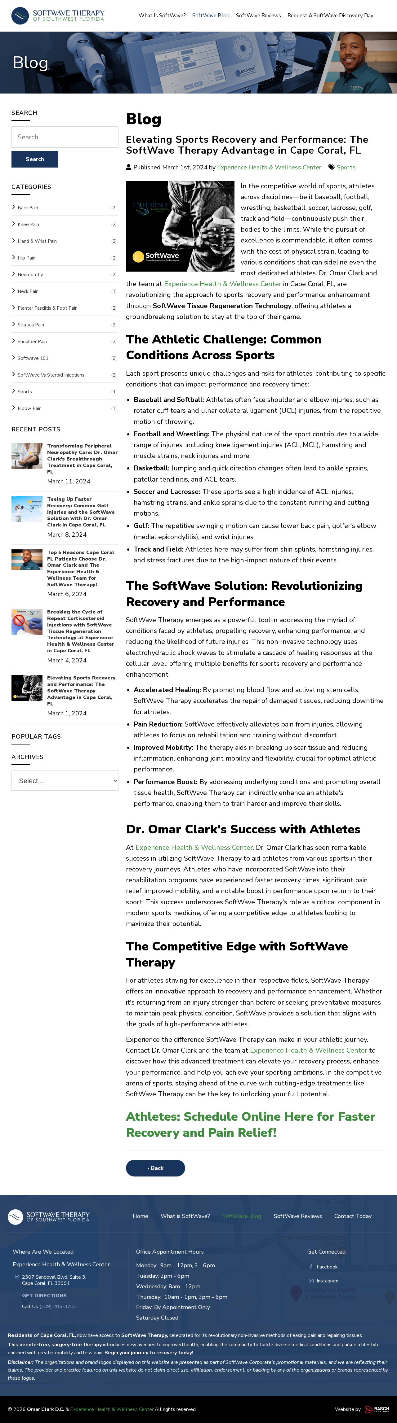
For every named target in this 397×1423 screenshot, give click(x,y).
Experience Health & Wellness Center (269, 167)
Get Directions (44, 1295)
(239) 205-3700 (58, 1306)
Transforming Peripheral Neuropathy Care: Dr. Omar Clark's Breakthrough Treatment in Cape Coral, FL (82, 459)
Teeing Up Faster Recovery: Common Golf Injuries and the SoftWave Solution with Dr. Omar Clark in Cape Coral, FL (81, 512)
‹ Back (155, 1168)
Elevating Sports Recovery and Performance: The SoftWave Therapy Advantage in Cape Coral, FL (81, 691)
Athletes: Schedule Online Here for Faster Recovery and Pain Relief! (251, 1124)
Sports (346, 167)
